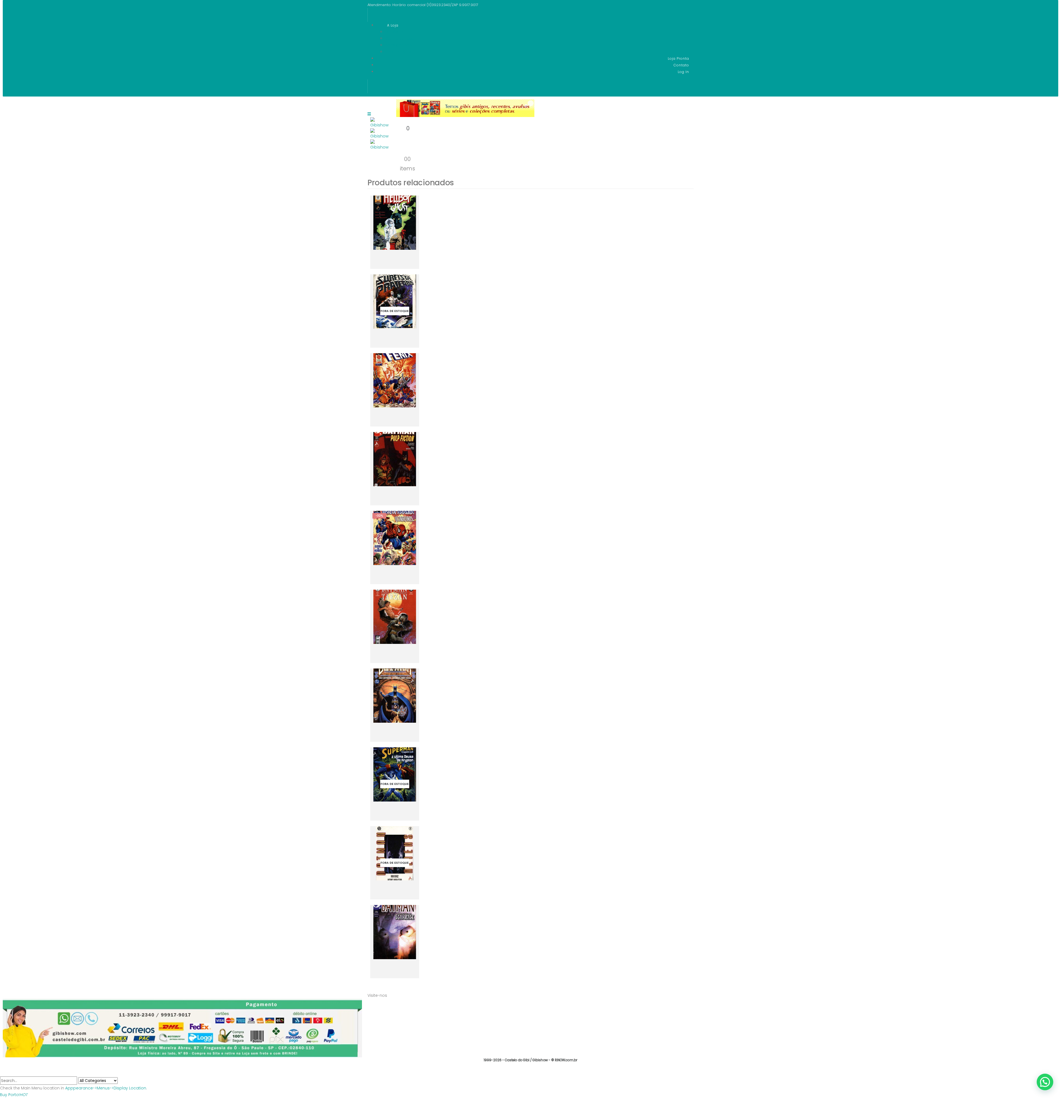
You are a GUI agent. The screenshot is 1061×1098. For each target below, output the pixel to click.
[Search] (121, 1080)
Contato (681, 65)
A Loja (392, 25)
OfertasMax (396, 383)
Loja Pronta (678, 58)
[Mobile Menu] (369, 118)
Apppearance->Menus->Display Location (105, 1088)
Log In (683, 71)
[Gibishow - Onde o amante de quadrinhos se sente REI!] (379, 127)
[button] (1045, 1082)
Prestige (393, 698)
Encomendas (398, 51)
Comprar (385, 267)
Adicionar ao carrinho (408, 257)
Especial (382, 225)
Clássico (382, 311)
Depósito (394, 32)
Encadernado (386, 862)
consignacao (398, 45)
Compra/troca (399, 38)
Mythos (394, 225)
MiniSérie (382, 462)
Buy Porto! (13, 1094)
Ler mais (406, 342)
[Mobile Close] (3, 1073)
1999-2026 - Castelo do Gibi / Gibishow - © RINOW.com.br (530, 1060)
